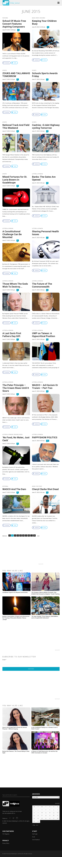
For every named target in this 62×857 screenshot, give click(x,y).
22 (34, 818)
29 (34, 821)
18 (45, 815)
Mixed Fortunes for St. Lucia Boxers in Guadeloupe (14, 179)
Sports (4, 70)
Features (5, 18)
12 (47, 440)
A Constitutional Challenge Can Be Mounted (12, 234)
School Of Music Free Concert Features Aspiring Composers (14, 23)
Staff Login (34, 834)
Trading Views (18, 434)
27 (53, 818)
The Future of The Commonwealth (42, 285)
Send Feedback (36, 839)
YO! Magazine (5, 834)
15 (34, 535)
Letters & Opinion (37, 174)
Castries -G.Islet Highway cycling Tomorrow (46, 126)
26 (49, 818)
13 (53, 812)
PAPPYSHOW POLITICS (44, 437)
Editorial (5, 486)
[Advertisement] (31, 552)
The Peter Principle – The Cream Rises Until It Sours (15, 388)
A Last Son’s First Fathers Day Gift (11, 335)
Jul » (37, 825)
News (33, 486)
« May (33, 825)
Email (4, 659)
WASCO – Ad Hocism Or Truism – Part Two (45, 386)
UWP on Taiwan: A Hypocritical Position (43, 335)
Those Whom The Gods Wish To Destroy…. (15, 285)
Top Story (39, 486)
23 (38, 818)
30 (38, 821)
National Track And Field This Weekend (15, 126)
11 (45, 812)
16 (38, 815)
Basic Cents (35, 18)
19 (49, 815)
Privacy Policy (5, 843)
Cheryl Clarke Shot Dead (45, 489)
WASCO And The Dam (14, 489)
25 (45, 818)
